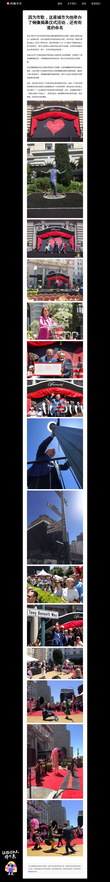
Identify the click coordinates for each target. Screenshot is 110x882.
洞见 (84, 3)
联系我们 (96, 3)
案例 (60, 3)
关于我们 (71, 3)
